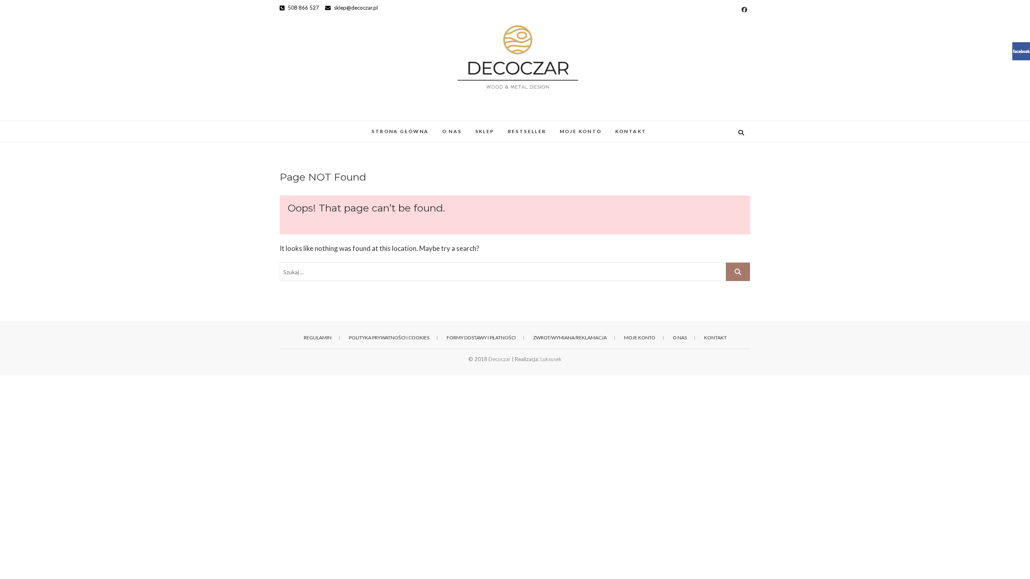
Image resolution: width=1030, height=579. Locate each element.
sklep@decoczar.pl (355, 7)
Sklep (484, 131)
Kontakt (631, 131)
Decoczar (499, 359)
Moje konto (581, 131)
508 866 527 (302, 7)
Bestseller (527, 131)
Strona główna (399, 131)
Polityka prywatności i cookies (389, 338)
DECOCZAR (308, 127)
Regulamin (318, 338)
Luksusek (551, 359)
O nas (452, 131)
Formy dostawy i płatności (481, 338)
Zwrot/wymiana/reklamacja (570, 338)
